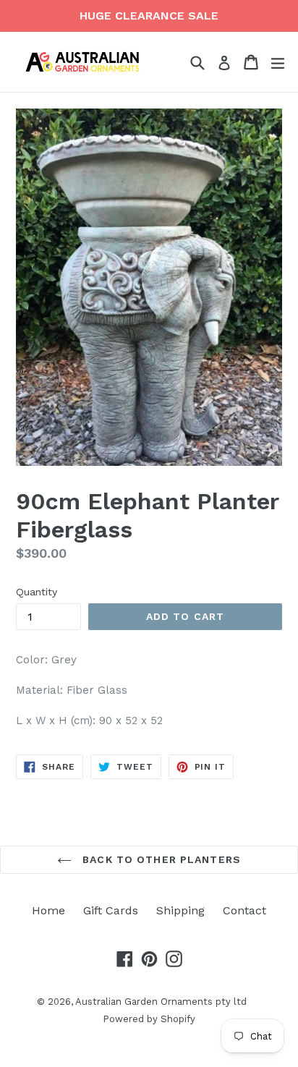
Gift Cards (110, 910)
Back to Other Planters (160, 859)
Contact (244, 910)
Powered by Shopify (149, 1018)
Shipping (180, 910)
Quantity (36, 592)
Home (48, 910)
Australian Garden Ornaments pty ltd (161, 1001)
